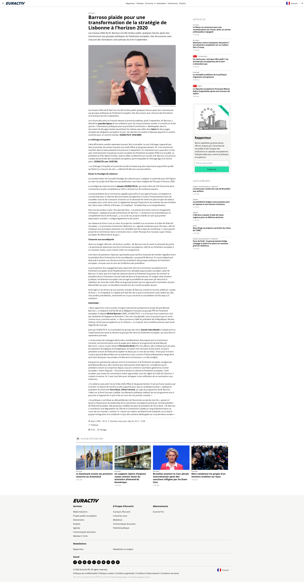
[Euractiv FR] (15, 3)
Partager (103, 429)
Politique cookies (106, 573)
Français (294, 3)
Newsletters (161, 3)
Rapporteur (130, 3)
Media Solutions (80, 511)
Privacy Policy (121, 577)
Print (93, 429)
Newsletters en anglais (123, 549)
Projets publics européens (85, 516)
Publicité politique (121, 528)
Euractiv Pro (158, 511)
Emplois (182, 3)
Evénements (173, 3)
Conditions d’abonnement (147, 573)
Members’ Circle (80, 536)
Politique (140, 3)
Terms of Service (138, 577)
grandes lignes (105, 123)
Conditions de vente (170, 573)
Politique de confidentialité (85, 573)
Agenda (76, 528)
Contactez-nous (120, 516)
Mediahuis (117, 520)
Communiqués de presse (84, 532)
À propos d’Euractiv (122, 511)
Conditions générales (124, 573)
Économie (149, 3)
